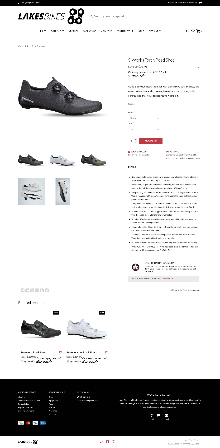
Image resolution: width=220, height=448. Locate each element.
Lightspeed (195, 443)
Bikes (43, 31)
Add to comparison (191, 290)
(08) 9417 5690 (84, 397)
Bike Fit (52, 407)
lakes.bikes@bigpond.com (87, 400)
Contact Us (167, 278)
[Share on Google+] (27, 290)
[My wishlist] (193, 31)
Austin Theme (173, 443)
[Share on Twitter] (47, 290)
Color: (131, 112)
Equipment (57, 31)
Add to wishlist (176, 290)
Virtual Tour (125, 31)
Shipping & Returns (26, 410)
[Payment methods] (21, 423)
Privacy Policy (23, 404)
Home (20, 46)
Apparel (73, 31)
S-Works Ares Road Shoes (82, 352)
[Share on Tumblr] (42, 290)
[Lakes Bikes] (51, 16)
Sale (141, 31)
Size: (131, 123)
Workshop (89, 31)
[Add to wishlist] (198, 67)
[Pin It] (32, 290)
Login (38, 3)
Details (132, 167)
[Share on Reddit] (37, 290)
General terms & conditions (29, 400)
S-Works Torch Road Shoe (35, 46)
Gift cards (155, 31)
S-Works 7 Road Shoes (34, 352)
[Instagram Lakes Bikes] (113, 441)
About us (21, 397)
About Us (106, 31)
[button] (187, 31)
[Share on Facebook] (22, 290)
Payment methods (25, 407)
